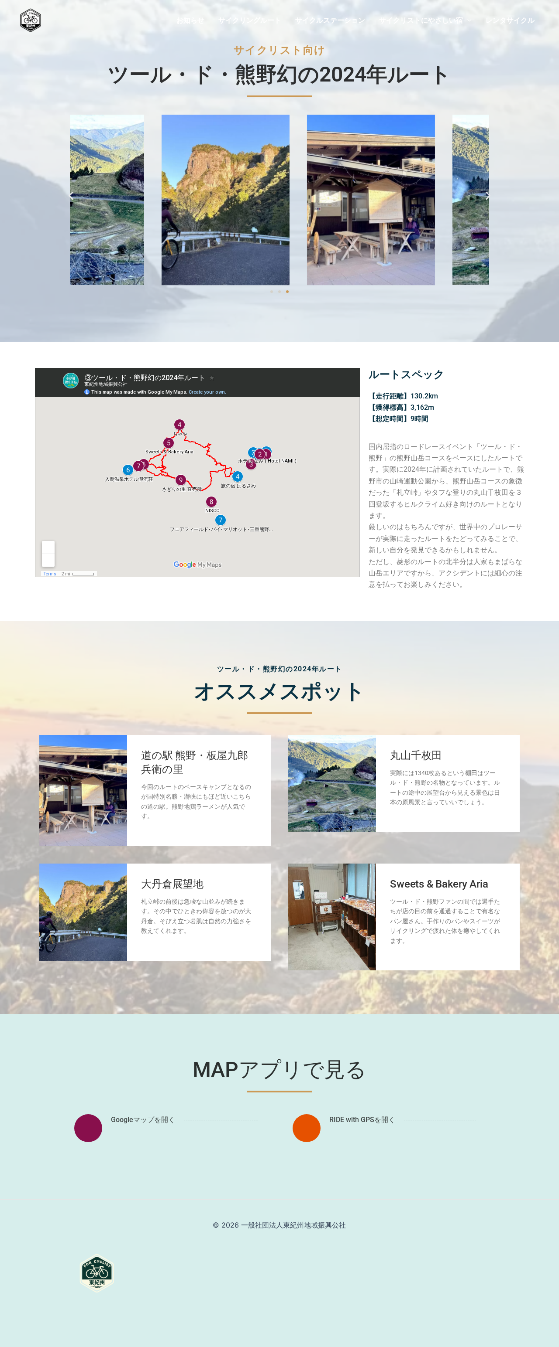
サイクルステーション (330, 20)
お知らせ (190, 20)
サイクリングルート (249, 20)
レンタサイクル (510, 20)
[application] (467, 20)
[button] (71, 195)
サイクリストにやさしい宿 (421, 20)
